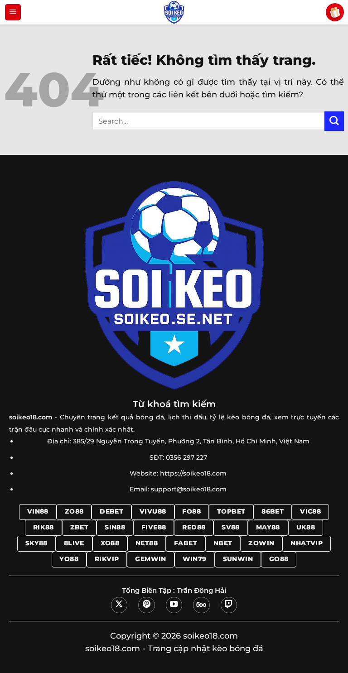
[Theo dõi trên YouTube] (174, 605)
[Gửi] (334, 121)
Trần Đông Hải (201, 590)
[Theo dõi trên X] (119, 605)
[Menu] (13, 12)
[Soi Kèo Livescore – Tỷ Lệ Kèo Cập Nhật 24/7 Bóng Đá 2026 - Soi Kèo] (174, 12)
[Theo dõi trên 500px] (201, 605)
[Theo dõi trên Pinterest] (146, 605)
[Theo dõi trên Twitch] (229, 605)
